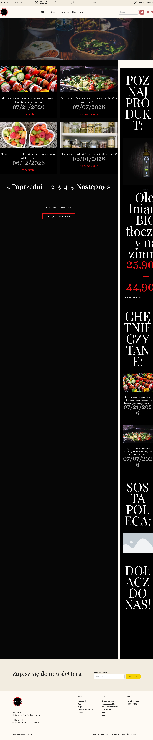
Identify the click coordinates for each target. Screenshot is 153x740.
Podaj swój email (100, 672)
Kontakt (82, 12)
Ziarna (80, 712)
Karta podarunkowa (110, 707)
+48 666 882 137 (146, 3)
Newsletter (65, 12)
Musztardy (82, 701)
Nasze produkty (108, 704)
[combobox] (128, 12)
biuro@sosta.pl (133, 701)
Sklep (43, 12)
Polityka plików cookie (120, 734)
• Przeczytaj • (28, 114)
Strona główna (108, 701)
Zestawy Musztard (85, 710)
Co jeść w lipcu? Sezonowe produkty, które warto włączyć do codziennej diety (138, 451)
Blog (74, 12)
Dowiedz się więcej (133, 297)
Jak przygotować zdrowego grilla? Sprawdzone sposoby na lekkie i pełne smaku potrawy (137, 400)
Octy (80, 704)
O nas (53, 12)
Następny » (94, 186)
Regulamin (135, 734)
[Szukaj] (141, 12)
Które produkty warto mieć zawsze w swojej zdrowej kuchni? (89, 154)
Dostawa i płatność (100, 734)
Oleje (80, 707)
